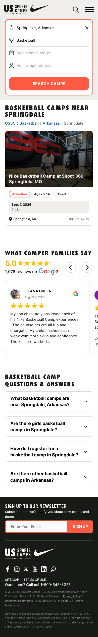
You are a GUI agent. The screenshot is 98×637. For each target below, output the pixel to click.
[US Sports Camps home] (27, 9)
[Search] (76, 10)
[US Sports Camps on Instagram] (17, 569)
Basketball (26, 40)
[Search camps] (53, 569)
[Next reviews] (87, 267)
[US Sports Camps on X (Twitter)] (26, 569)
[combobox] (53, 28)
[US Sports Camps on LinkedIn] (44, 569)
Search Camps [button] (49, 83)
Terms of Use (35, 579)
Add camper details (34, 65)
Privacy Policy (71, 596)
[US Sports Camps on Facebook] (8, 569)
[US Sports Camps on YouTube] (35, 569)
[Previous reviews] (71, 267)
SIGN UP (80, 526)
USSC (10, 123)
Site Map (12, 579)
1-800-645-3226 (55, 584)
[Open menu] (89, 9)
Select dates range (33, 52)
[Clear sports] (87, 40)
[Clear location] (87, 28)
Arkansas (51, 123)
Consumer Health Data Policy (23, 601)
